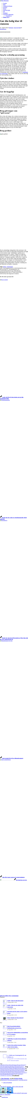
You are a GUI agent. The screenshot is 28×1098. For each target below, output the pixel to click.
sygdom (13, 1072)
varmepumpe (10, 266)
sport (20, 1071)
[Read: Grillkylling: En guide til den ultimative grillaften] (5, 1039)
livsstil (21, 1069)
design (19, 1065)
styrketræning (3, 1072)
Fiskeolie (23, 1065)
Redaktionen (3, 29)
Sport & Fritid (17, 27)
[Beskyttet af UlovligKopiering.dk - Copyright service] (13, 1080)
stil (23, 1071)
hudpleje (15, 1068)
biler (7, 1065)
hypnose (22, 1068)
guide (17, 1066)
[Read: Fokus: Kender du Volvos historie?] (5, 1018)
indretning (2, 1069)
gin (14, 1066)
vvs (6, 1075)
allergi (2, 1065)
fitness (2, 1066)
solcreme (16, 1071)
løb (24, 1069)
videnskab (2, 1075)
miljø (2, 1071)
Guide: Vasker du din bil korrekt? (15, 1000)
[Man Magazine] (4, 0)
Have (7, 1068)
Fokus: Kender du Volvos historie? (15, 1017)
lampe (17, 1069)
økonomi (10, 1075)
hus (19, 1068)
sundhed (8, 1072)
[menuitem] (15, 3)
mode (5, 1071)
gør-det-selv (3, 1068)
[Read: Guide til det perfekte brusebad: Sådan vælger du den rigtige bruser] (5, 1046)
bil (4, 1065)
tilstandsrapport (18, 1072)
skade (12, 1071)
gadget (10, 1066)
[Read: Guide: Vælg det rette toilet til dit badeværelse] (5, 1006)
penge (9, 1071)
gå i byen (21, 1066)
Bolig (4, 266)
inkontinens (8, 1069)
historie (11, 1068)
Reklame (11, 27)
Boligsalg (15, 1065)
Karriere (13, 1069)
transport (24, 1072)
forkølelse (6, 1066)
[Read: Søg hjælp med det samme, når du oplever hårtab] (5, 1012)
